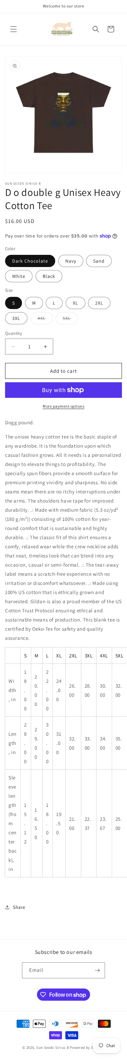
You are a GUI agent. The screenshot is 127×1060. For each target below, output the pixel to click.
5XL (70, 319)
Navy (70, 261)
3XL (16, 318)
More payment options (63, 406)
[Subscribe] (97, 970)
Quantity (13, 333)
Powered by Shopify (87, 1047)
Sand (99, 261)
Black (49, 276)
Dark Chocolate (30, 261)
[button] (13, 29)
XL (75, 303)
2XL (99, 303)
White (18, 276)
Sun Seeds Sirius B (52, 1047)
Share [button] (19, 907)
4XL (45, 319)
